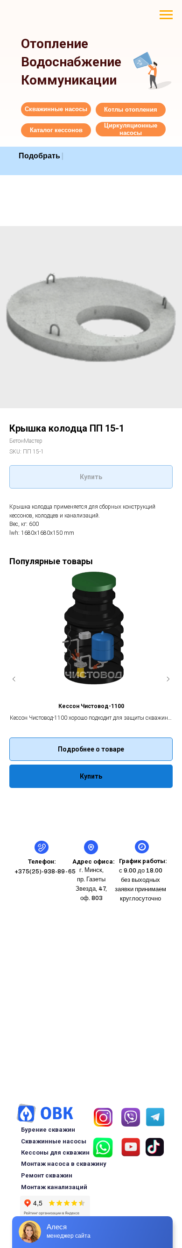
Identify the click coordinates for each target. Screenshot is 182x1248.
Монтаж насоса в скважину (63, 1163)
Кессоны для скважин (55, 1152)
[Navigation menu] (166, 15)
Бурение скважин (48, 1129)
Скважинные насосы (53, 1141)
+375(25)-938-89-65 (45, 871)
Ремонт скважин (46, 1175)
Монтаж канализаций (54, 1187)
